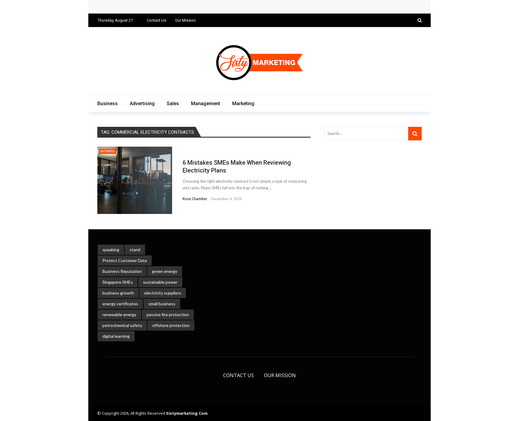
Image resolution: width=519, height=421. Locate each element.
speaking (110, 249)
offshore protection (171, 325)
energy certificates (120, 303)
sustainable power (160, 282)
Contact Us (156, 20)
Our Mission (185, 20)
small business (161, 303)
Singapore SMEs (117, 282)
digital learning (116, 336)
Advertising (142, 103)
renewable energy (119, 314)
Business (107, 103)
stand (134, 249)
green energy (164, 271)
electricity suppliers (162, 292)
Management (205, 103)
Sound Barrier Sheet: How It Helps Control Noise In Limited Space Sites (178, 6)
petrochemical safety (122, 325)
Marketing (243, 103)
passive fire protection (168, 314)
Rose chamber (195, 198)
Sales (173, 103)
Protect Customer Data (124, 260)
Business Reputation (122, 271)
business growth (118, 292)
